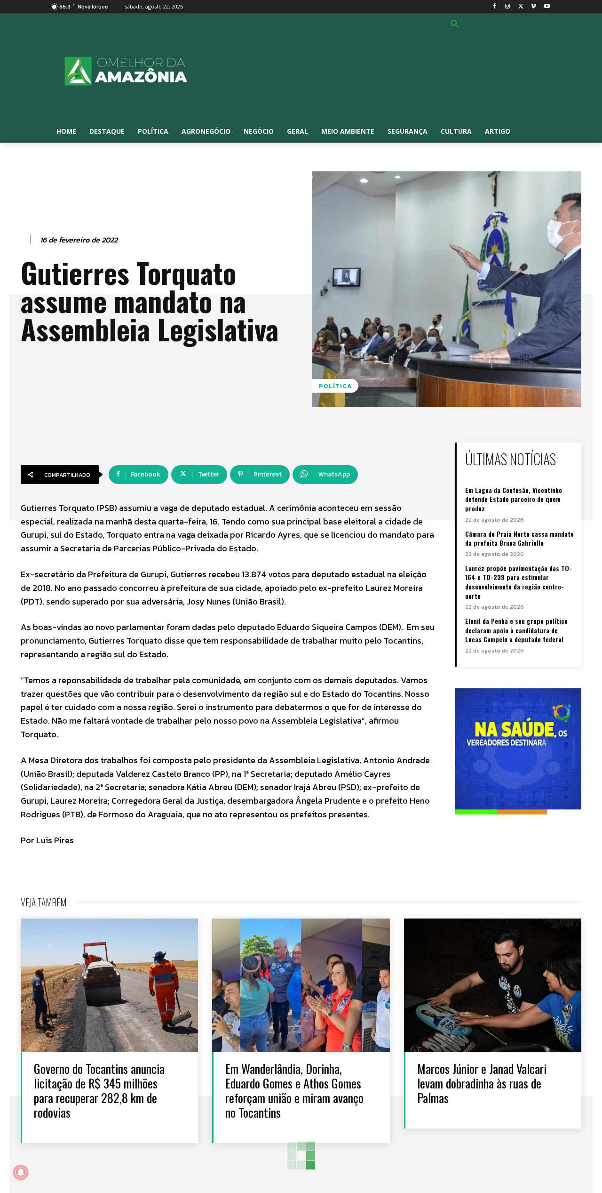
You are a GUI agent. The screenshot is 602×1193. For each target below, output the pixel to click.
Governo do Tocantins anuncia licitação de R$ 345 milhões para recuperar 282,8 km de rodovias (99, 1090)
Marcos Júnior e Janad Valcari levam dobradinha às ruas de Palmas (482, 1083)
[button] (455, 24)
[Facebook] (494, 6)
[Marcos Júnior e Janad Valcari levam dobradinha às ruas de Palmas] (492, 985)
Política (335, 385)
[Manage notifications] (20, 1172)
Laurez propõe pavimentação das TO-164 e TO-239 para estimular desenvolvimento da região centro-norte (518, 582)
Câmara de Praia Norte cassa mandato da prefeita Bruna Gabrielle (519, 538)
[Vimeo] (533, 6)
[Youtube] (546, 6)
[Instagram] (507, 6)
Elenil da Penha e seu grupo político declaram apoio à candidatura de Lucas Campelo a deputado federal (516, 630)
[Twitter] (520, 6)
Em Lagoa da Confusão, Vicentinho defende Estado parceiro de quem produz (513, 499)
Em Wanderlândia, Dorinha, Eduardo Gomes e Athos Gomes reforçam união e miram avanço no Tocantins (294, 1090)
